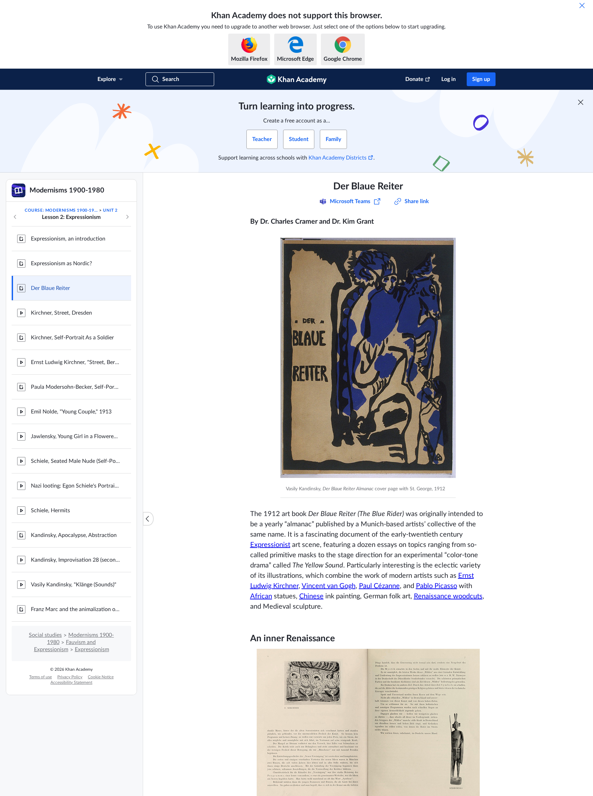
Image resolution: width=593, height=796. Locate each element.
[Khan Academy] (297, 79)
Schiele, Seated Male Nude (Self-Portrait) (75, 461)
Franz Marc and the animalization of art (75, 609)
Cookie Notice (101, 677)
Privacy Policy (69, 677)
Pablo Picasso (436, 586)
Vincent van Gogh (329, 586)
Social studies (45, 635)
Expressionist (270, 544)
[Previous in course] (15, 217)
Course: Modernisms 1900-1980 (61, 210)
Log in (448, 79)
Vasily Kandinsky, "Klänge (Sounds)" (73, 584)
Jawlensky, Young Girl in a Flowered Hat (75, 436)
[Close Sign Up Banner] (581, 102)
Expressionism (92, 649)
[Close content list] (148, 519)
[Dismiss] (582, 5)
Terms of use (40, 677)
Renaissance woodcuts (448, 596)
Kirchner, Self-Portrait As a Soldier (72, 337)
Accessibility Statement (71, 682)
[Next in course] (127, 217)
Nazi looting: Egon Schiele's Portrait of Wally (75, 486)
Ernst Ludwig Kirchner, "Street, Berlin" (75, 362)
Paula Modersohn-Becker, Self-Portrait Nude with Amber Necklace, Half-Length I (75, 387)
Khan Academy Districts (338, 158)
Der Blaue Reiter (50, 288)
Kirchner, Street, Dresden (61, 313)
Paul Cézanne (379, 586)
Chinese (311, 596)
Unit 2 (110, 210)
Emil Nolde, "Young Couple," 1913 (71, 411)
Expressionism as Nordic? (61, 263)
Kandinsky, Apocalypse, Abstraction (74, 535)
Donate (414, 79)
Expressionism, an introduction (68, 239)
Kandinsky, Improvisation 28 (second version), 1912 (75, 560)
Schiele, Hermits (50, 510)
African (261, 596)
